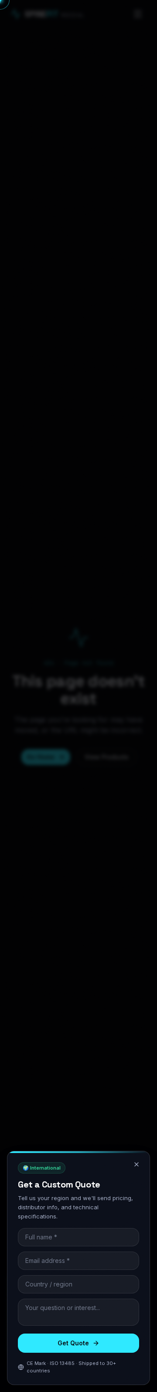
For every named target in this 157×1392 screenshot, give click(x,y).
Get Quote (73, 1343)
